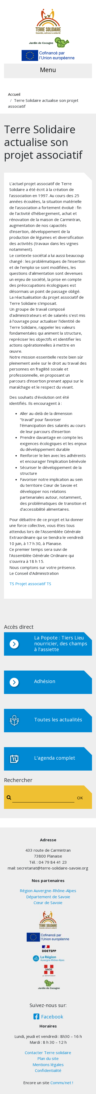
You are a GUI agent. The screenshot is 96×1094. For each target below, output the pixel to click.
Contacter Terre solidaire (48, 1052)
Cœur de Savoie (48, 902)
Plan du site (48, 1058)
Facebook (51, 1016)
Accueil (14, 94)
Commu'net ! (61, 1082)
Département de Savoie (48, 896)
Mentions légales (48, 1064)
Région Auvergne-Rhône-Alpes (48, 890)
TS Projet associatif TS (30, 583)
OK (80, 797)
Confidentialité (48, 1070)
